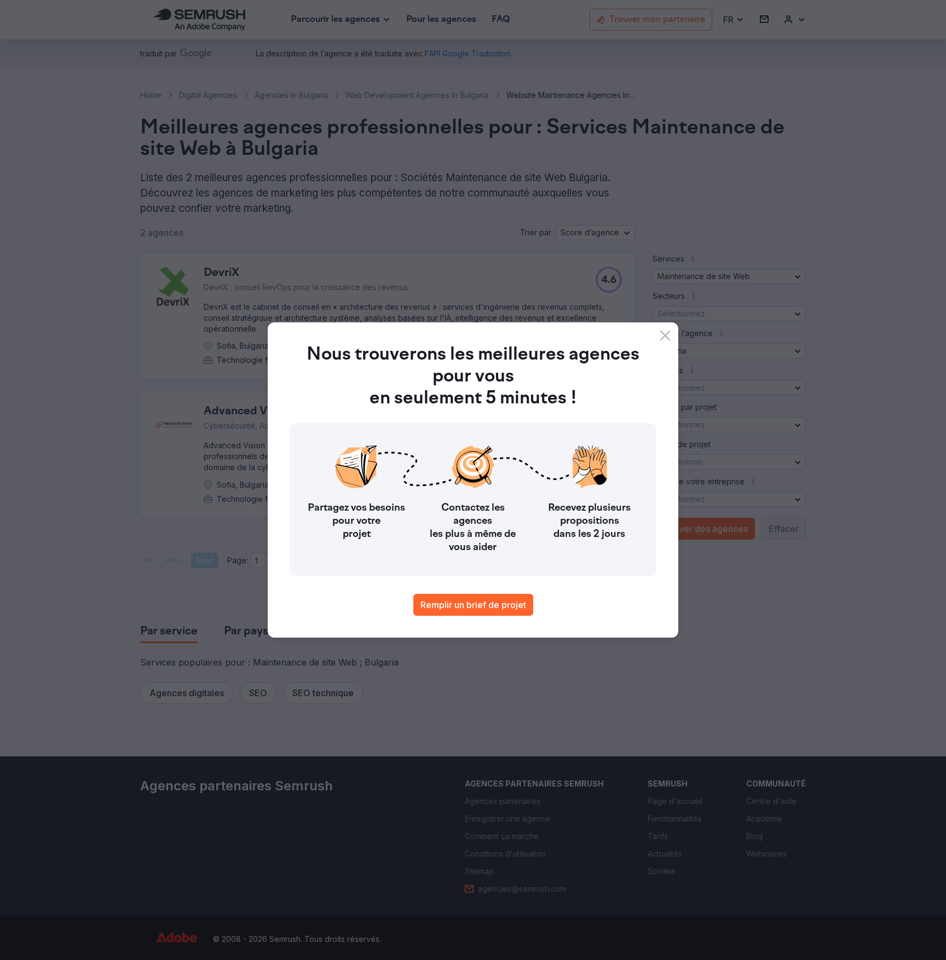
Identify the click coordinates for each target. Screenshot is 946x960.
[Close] (665, 335)
